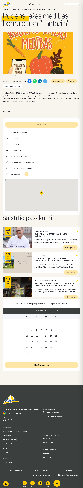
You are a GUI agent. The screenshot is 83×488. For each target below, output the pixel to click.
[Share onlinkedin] (40, 81)
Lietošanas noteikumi (14, 470)
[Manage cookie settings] (6, 483)
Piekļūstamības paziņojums (68, 475)
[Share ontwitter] (45, 81)
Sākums (5, 9)
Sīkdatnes (68, 470)
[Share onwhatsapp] (35, 81)
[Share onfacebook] (29, 81)
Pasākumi (15, 9)
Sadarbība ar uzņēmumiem (41, 475)
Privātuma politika (41, 470)
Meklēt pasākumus (41, 365)
